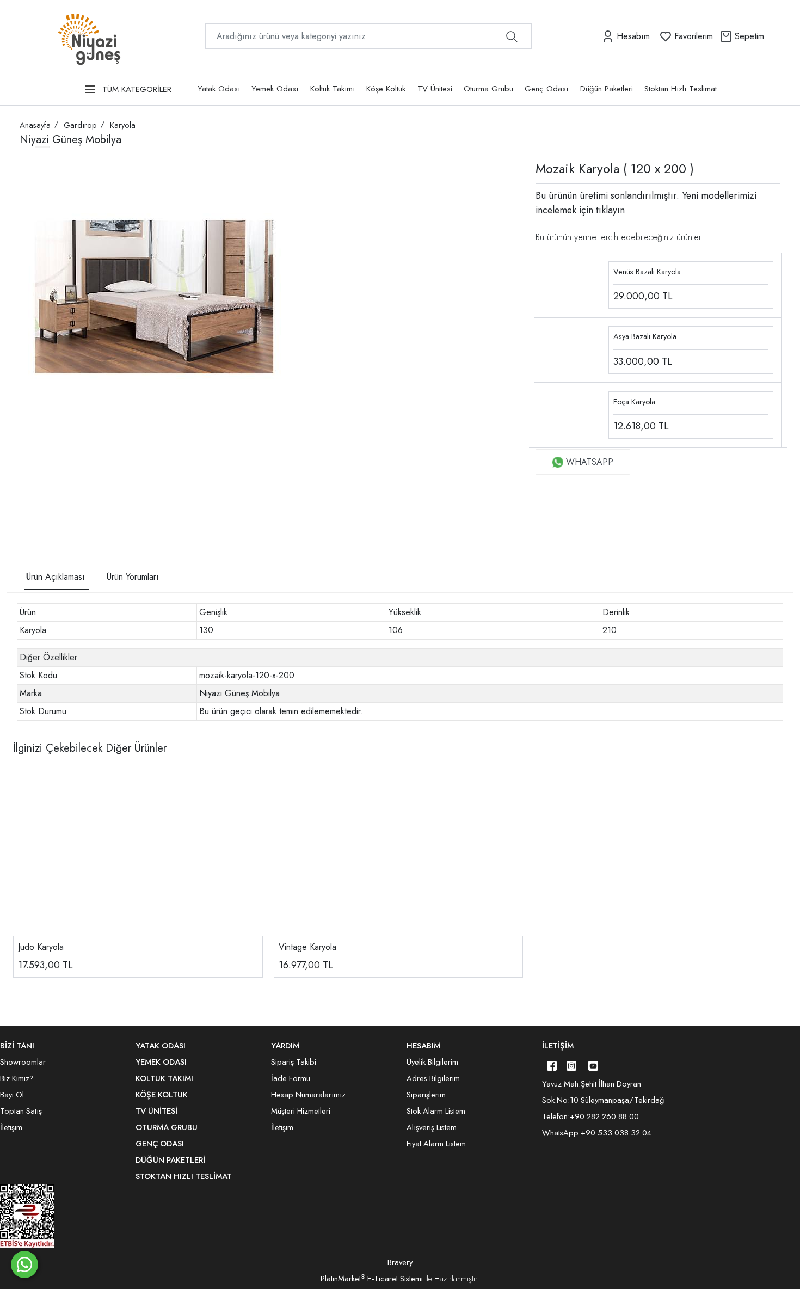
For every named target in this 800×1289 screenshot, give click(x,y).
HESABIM (423, 1046)
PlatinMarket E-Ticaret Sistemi (372, 1279)
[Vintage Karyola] (399, 853)
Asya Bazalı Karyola (644, 336)
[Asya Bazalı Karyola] (571, 349)
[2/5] (33, 503)
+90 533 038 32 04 (616, 1133)
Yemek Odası (274, 89)
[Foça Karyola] (571, 414)
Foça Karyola (634, 401)
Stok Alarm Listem (436, 1111)
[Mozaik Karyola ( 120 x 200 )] (156, 297)
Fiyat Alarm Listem (436, 1144)
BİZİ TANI (17, 1046)
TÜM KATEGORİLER (136, 89)
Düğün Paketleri (606, 89)
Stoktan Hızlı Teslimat (680, 89)
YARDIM (285, 1046)
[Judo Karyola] (138, 853)
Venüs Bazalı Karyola (647, 271)
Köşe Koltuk (385, 89)
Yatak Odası (219, 89)
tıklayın (609, 210)
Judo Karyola (41, 947)
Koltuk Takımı (332, 89)
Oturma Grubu (488, 89)
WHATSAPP (589, 462)
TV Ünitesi (434, 89)
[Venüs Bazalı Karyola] (571, 284)
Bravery (400, 1262)
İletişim (558, 1046)
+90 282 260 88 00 (604, 1116)
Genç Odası (546, 89)
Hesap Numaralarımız (308, 1095)
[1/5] (26, 503)
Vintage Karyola (307, 947)
